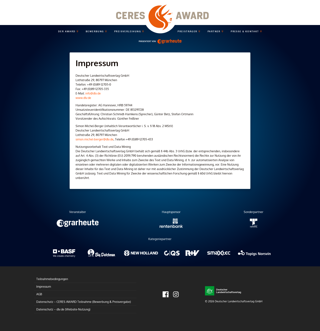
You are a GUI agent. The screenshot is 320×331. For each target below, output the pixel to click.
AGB (39, 294)
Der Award (67, 31)
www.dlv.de (83, 98)
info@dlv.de (93, 93)
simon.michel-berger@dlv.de (95, 139)
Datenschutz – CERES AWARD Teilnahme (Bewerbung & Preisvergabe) (83, 302)
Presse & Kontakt (245, 31)
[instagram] (176, 294)
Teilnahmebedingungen (52, 279)
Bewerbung (95, 31)
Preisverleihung (128, 31)
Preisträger (188, 31)
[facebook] (166, 294)
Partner (214, 31)
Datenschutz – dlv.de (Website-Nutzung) (63, 309)
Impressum (43, 286)
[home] (160, 12)
